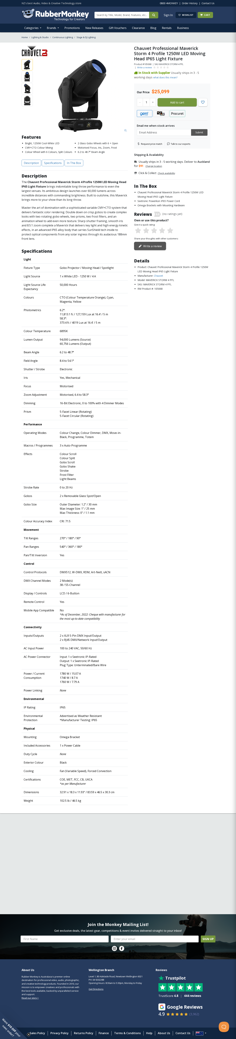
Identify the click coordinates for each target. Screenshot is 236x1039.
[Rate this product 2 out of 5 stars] (146, 231)
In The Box (74, 163)
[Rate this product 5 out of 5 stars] (170, 231)
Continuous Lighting (62, 37)
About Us (164, 1033)
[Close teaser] (28, 1034)
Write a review (144, 67)
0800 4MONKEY (169, 3)
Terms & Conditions (127, 1033)
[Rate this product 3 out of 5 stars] (154, 231)
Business (183, 28)
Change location (153, 166)
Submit (199, 132)
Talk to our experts (180, 143)
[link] (114, 948)
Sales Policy (37, 1033)
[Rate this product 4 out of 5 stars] (162, 231)
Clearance (138, 28)
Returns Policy (83, 1033)
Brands (52, 28)
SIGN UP (208, 939)
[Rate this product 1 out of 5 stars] (138, 231)
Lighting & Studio (40, 37)
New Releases (94, 28)
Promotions (72, 28)
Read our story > (30, 997)
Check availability (166, 173)
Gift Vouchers (117, 28)
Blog (153, 28)
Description (31, 163)
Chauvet (158, 275)
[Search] (153, 15)
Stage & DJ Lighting (86, 37)
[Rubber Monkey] (55, 20)
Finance (104, 1033)
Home (25, 37)
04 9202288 (98, 979)
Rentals (167, 28)
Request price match (151, 143)
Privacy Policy (59, 1033)
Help (149, 1033)
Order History (189, 3)
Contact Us (208, 3)
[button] (14, 1025)
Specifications (53, 163)
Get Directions (96, 989)
